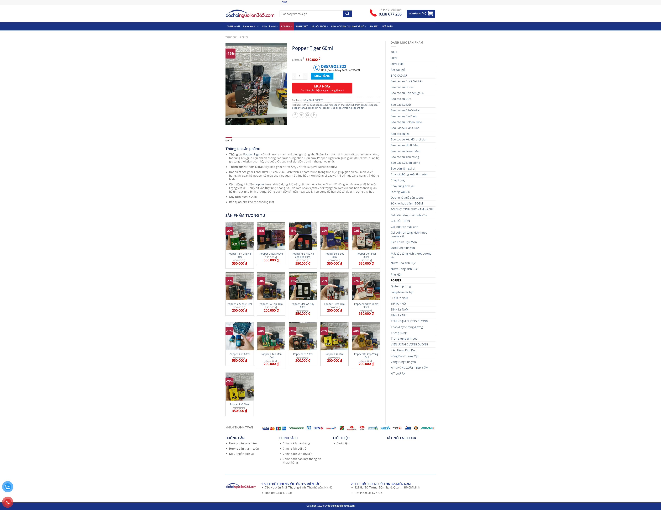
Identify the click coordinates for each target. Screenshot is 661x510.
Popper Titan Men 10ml (271, 356)
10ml (394, 52)
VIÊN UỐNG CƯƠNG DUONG (409, 344)
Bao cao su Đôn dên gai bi (407, 93)
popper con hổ (314, 107)
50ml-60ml (397, 64)
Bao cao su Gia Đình (404, 116)
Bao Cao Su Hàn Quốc (405, 128)
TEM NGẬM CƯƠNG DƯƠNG (409, 321)
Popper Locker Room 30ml (366, 305)
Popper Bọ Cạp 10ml (271, 304)
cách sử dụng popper (312, 104)
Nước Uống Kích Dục (404, 269)
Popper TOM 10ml (334, 304)
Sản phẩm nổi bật (402, 292)
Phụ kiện (396, 274)
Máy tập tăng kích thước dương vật (411, 255)
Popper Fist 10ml (303, 354)
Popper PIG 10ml (334, 354)
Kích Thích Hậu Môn (404, 242)
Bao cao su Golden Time (406, 122)
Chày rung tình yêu (403, 186)
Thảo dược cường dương (407, 327)
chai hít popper (332, 104)
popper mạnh (343, 107)
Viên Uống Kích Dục (403, 350)
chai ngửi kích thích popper (354, 104)
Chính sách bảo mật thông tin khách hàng (302, 460)
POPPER (285, 26)
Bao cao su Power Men (405, 151)
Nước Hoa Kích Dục (403, 263)
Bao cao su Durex (402, 87)
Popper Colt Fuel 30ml (366, 255)
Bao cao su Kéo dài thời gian (409, 139)
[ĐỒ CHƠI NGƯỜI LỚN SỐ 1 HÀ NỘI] (249, 14)
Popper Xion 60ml (239, 354)
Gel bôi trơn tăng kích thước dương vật (409, 234)
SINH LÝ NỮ (302, 26)
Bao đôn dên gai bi (403, 168)
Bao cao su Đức (401, 99)
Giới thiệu (343, 443)
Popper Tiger (252, 154)
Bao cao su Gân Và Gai (405, 110)
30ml (394, 58)
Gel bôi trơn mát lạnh (404, 227)
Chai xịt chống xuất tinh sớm (409, 174)
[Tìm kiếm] (347, 13)
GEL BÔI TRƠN (318, 26)
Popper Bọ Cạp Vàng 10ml (366, 356)
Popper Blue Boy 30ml (334, 255)
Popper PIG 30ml (239, 404)
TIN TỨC (374, 26)
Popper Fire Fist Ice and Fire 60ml (303, 255)
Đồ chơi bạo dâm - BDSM (407, 203)
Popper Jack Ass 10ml (239, 304)
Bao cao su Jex (400, 134)
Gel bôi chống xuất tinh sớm (409, 215)
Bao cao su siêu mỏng (405, 157)
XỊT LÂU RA (398, 373)
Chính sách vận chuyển (297, 454)
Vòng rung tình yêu (403, 362)
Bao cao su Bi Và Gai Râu (407, 81)
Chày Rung (398, 180)
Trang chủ (231, 37)
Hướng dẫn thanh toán (244, 448)
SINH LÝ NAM (269, 26)
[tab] (228, 140)
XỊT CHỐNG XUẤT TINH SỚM (409, 368)
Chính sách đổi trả (294, 448)
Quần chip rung (401, 286)
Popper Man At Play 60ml (302, 305)
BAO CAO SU (249, 26)
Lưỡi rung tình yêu (403, 248)
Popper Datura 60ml (271, 253)
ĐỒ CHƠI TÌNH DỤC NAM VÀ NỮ (347, 26)
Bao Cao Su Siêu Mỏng (405, 163)
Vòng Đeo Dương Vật (404, 356)
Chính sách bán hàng (296, 443)
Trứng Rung (399, 333)
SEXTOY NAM (399, 298)
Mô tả (228, 140)
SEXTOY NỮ (398, 304)
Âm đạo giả (398, 70)
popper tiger (357, 107)
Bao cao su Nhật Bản (404, 145)
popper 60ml (298, 107)
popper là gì (329, 107)
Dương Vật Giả (400, 192)
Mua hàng (322, 76)
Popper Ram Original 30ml (239, 255)
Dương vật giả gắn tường (407, 197)
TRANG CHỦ (233, 26)
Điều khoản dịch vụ (241, 454)
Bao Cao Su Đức (401, 105)
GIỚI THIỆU (387, 26)
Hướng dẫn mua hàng (243, 443)
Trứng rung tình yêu (404, 338)
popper (373, 104)
